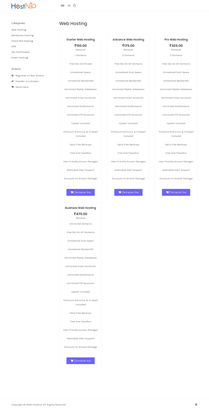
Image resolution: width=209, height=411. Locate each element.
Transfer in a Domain (26, 81)
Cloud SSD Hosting (22, 40)
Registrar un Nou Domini (29, 75)
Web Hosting (18, 29)
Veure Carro (21, 86)
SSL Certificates (20, 51)
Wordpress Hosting (22, 35)
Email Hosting (19, 57)
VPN (13, 46)
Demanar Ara (82, 192)
